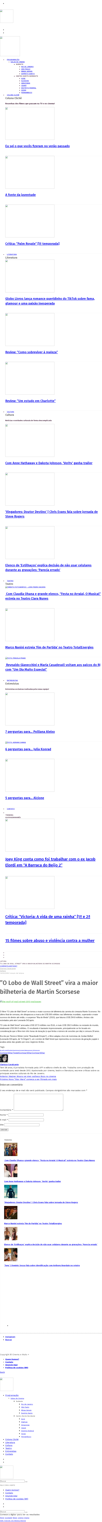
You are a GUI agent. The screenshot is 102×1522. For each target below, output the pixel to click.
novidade (8, 1518)
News (15, 1518)
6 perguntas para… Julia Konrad (28, 749)
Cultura (10, 412)
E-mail (4, 1120)
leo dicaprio (14, 1050)
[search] (26, 1481)
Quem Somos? (12, 1359)
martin (19, 1050)
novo (22, 1050)
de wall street (4, 1050)
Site (2, 1125)
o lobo (24, 1050)
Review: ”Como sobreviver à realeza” (31, 352)
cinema (21, 1518)
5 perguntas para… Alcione (24, 798)
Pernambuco (26, 92)
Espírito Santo (28, 74)
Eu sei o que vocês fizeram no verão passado (37, 146)
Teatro (10, 581)
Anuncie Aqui (11, 1365)
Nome (4, 1115)
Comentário (6, 1110)
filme (9, 1050)
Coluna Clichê (13, 95)
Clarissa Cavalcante (8, 968)
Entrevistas (12, 680)
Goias (23, 90)
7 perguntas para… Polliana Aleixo (30, 732)
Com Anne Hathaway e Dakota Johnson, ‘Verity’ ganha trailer (48, 463)
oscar (27, 1050)
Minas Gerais (26, 71)
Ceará (23, 85)
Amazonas (25, 83)
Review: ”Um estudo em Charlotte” (30, 401)
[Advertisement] (51, 1295)
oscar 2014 (32, 1050)
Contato (11, 809)
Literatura (12, 254)
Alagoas (25, 81)
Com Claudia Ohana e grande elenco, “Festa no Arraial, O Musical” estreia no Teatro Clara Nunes (49, 1160)
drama (26, 1518)
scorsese (37, 1050)
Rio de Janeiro (27, 67)
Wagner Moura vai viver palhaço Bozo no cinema (28, 1076)
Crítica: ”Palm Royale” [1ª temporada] (32, 244)
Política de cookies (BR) (16, 1368)
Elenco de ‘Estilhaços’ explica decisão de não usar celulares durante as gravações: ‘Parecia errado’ (50, 1244)
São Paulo (25, 69)
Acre (23, 78)
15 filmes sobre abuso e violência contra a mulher (50, 940)
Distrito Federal (28, 88)
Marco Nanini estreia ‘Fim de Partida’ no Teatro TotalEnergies (49, 647)
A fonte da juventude (20, 195)
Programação (13, 60)
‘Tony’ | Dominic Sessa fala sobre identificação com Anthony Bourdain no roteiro (42, 1265)
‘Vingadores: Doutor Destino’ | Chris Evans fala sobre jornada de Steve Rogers (41, 1202)
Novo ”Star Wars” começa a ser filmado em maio (28, 1079)
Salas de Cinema (18, 62)
